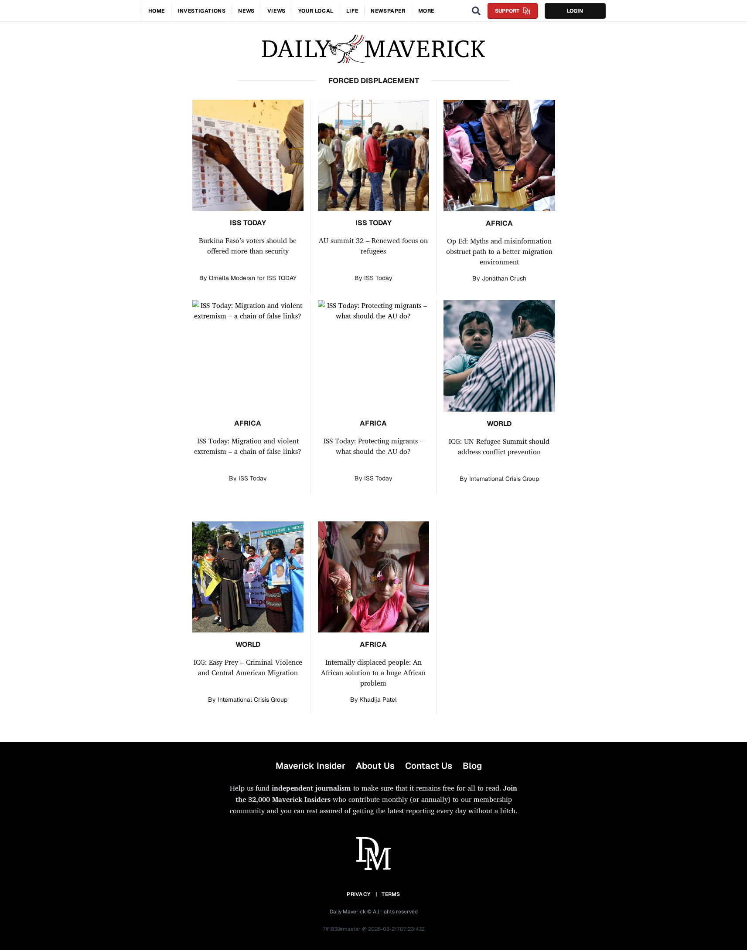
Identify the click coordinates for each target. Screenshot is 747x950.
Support (507, 10)
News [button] (246, 10)
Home (156, 10)
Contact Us (428, 765)
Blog (472, 765)
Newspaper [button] (388, 10)
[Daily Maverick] (373, 49)
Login (575, 10)
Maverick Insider (310, 765)
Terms (391, 894)
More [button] (426, 10)
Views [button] (276, 10)
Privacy (358, 894)
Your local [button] (316, 10)
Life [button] (352, 10)
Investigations (201, 10)
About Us (375, 765)
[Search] (476, 11)
